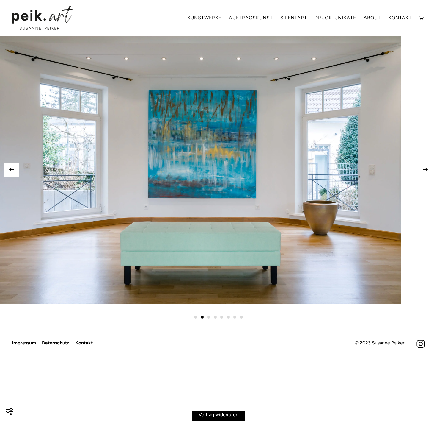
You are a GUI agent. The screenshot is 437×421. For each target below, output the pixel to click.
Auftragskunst (251, 18)
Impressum (24, 343)
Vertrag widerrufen (218, 414)
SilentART (293, 18)
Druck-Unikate (335, 18)
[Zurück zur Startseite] (43, 18)
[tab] (195, 317)
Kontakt (400, 18)
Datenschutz (55, 343)
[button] (11, 170)
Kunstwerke (204, 18)
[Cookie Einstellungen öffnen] (9, 411)
